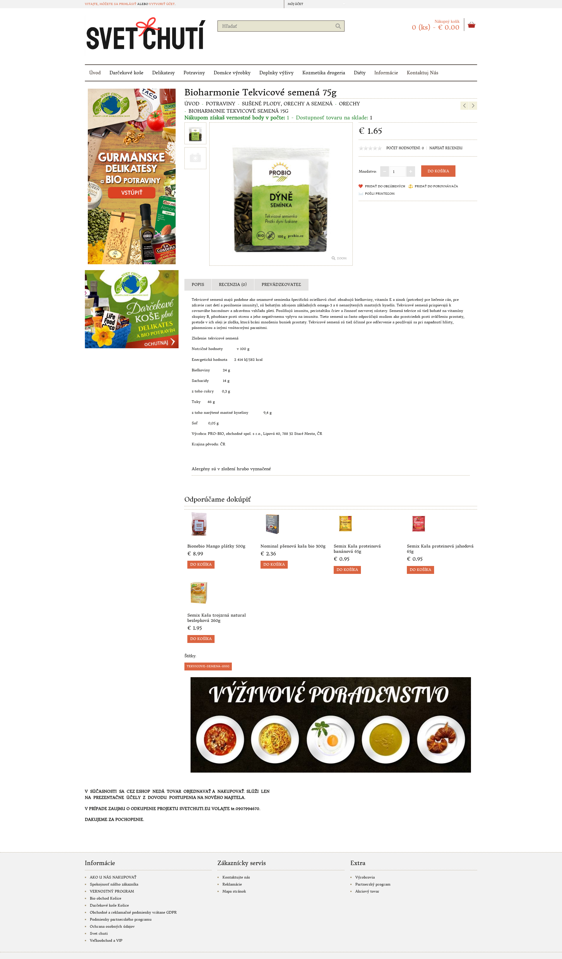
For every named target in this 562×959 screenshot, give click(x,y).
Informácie (386, 73)
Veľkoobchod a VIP (106, 940)
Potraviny (194, 73)
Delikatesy (163, 73)
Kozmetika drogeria (323, 73)
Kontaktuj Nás (422, 73)
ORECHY (349, 104)
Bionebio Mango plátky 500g (216, 546)
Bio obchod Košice (105, 898)
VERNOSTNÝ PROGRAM (112, 891)
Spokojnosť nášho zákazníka (114, 884)
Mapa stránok (234, 891)
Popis (198, 284)
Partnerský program (372, 884)
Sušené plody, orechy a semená (287, 104)
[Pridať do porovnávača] (248, 533)
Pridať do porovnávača (436, 186)
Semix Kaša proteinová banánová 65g (357, 548)
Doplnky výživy (276, 73)
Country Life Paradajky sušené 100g (467, 91)
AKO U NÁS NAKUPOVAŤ (113, 877)
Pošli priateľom (380, 193)
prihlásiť (127, 4)
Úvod (95, 73)
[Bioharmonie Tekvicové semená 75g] (195, 134)
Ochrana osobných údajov (112, 926)
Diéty (360, 73)
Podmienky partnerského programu (121, 919)
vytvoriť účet (162, 4)
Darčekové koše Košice (109, 905)
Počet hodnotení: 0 (405, 148)
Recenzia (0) (233, 284)
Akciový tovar (367, 891)
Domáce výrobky (232, 73)
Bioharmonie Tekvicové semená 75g (238, 111)
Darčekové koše (126, 73)
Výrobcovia (365, 877)
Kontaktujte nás (236, 877)
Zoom (342, 258)
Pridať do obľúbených (385, 186)
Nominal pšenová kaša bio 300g (293, 546)
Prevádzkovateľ (281, 284)
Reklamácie (232, 884)
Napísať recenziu (445, 148)
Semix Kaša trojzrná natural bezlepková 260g (216, 618)
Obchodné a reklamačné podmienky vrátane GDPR (133, 912)
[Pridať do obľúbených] (238, 533)
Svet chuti (99, 933)
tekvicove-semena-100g (208, 666)
